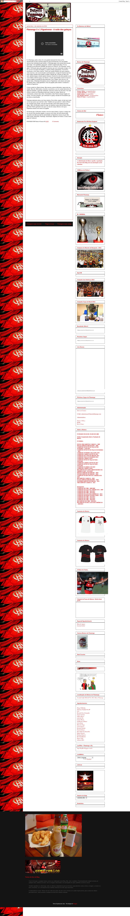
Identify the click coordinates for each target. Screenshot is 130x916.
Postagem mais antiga (64, 224)
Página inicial (49, 224)
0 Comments (55, 121)
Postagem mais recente (34, 224)
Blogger (75, 903)
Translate (89, 759)
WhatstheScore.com (89, 330)
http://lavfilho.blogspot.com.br (84, 748)
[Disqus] (49, 148)
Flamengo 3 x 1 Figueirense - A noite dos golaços (49, 29)
